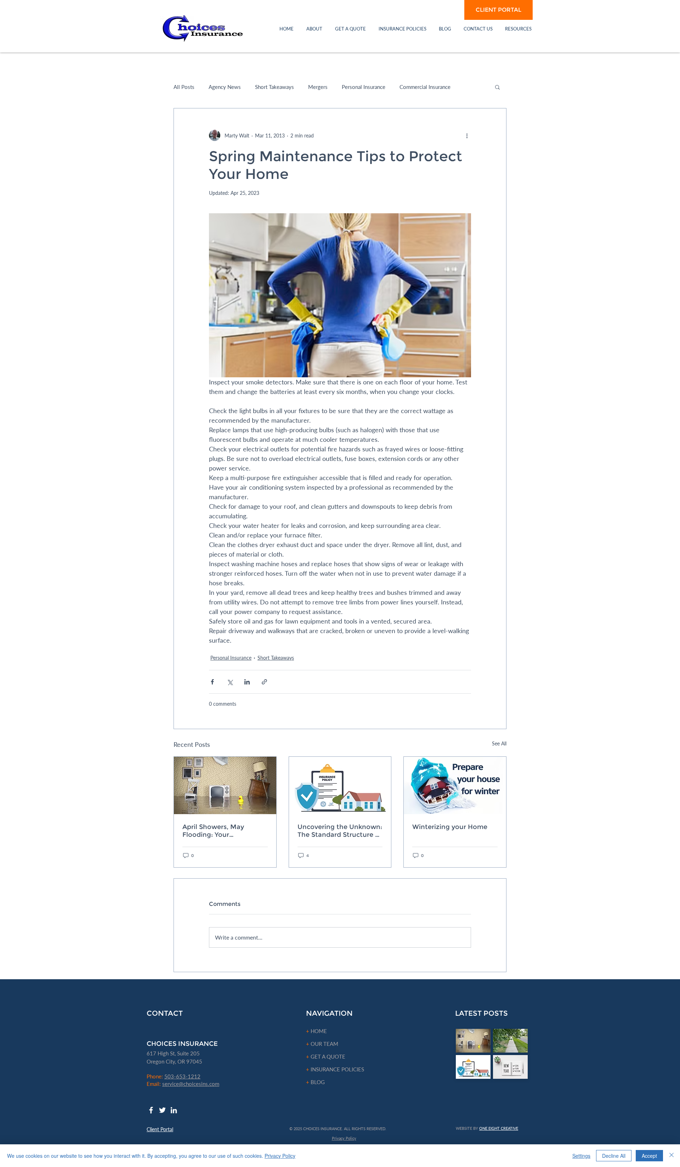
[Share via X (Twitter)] (229, 681)
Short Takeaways (274, 87)
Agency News (225, 87)
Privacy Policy (280, 1155)
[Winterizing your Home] (455, 785)
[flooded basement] (225, 785)
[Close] (671, 1155)
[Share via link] (264, 681)
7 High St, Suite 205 (176, 1053)
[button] (314, 29)
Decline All (613, 1155)
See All (499, 743)
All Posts (184, 87)
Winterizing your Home (449, 827)
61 (150, 1053)
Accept (649, 1155)
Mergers (318, 87)
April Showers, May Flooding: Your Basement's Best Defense (223, 831)
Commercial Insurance (425, 87)
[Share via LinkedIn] (247, 681)
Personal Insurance (363, 87)
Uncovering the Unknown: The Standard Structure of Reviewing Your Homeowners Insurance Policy (340, 831)
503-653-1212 (182, 1076)
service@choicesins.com (190, 1084)
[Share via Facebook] (212, 681)
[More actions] (467, 135)
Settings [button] (581, 1155)
